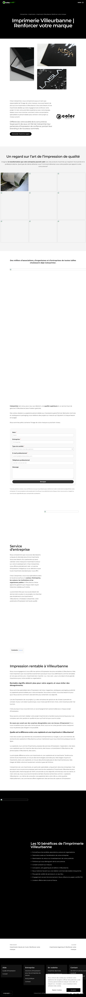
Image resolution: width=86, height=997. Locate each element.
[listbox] (43, 449)
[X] (82, 993)
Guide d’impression (9, 971)
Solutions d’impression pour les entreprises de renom (33, 973)
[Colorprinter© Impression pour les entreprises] (9, 2)
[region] (64, 984)
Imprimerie (32, 14)
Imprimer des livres (54, 971)
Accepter (73, 990)
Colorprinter (23, 14)
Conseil (5, 974)
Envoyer (43, 482)
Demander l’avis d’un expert (20, 134)
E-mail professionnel (20, 453)
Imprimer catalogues (55, 974)
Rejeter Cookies (57, 990)
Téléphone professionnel (21, 460)
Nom (14, 432)
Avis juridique (29, 978)
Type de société (18, 446)
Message (15, 467)
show (20, 650)
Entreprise (16, 439)
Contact (28, 981)
